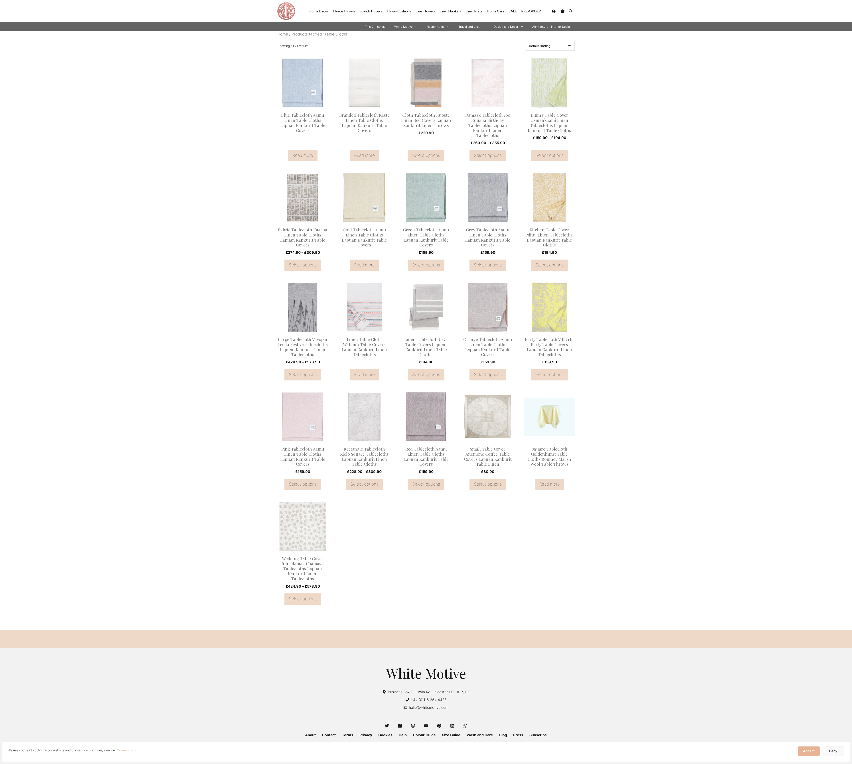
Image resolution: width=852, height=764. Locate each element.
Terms (347, 735)
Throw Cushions (399, 11)
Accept (809, 751)
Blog (503, 735)
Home (282, 34)
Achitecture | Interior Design (552, 26)
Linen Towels (425, 11)
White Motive (403, 26)
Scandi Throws (371, 11)
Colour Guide (424, 735)
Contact (329, 735)
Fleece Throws (344, 11)
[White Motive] (286, 11)
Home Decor (318, 11)
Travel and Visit (469, 26)
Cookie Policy (126, 750)
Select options (426, 155)
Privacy (365, 735)
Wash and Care (480, 735)
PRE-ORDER (531, 11)
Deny (833, 751)
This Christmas (375, 26)
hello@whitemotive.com (428, 707)
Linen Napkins (450, 11)
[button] (571, 11)
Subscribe (538, 735)
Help (403, 735)
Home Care (495, 11)
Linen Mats (473, 11)
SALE (513, 11)
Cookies (385, 735)
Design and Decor (506, 26)
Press (518, 735)
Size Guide (451, 735)
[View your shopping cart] (563, 11)
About (310, 735)
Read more (302, 155)
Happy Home (436, 26)
